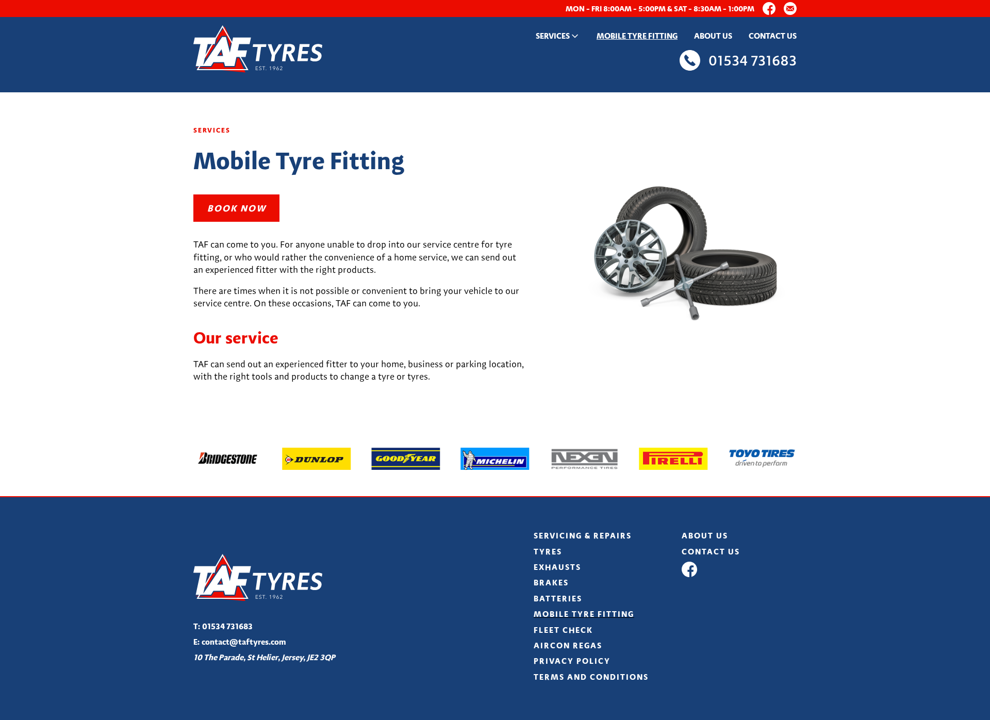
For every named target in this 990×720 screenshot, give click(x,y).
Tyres (548, 552)
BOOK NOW (236, 208)
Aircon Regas (568, 645)
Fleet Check (563, 630)
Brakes (551, 582)
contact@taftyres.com (239, 642)
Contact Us (773, 36)
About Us (713, 36)
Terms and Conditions (591, 677)
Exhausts (557, 567)
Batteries (558, 598)
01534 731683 (223, 626)
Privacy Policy (572, 661)
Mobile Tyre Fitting (637, 36)
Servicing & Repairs (583, 536)
